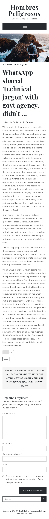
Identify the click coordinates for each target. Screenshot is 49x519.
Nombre (7, 443)
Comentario (8, 413)
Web (4, 464)
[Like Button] (5, 352)
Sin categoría (20, 64)
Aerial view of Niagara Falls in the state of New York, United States (24, 382)
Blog (6, 359)
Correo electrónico (12, 454)
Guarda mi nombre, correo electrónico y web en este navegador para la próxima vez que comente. (24, 479)
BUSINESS (7, 64)
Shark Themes (25, 514)
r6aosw (29, 122)
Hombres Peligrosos (24, 10)
